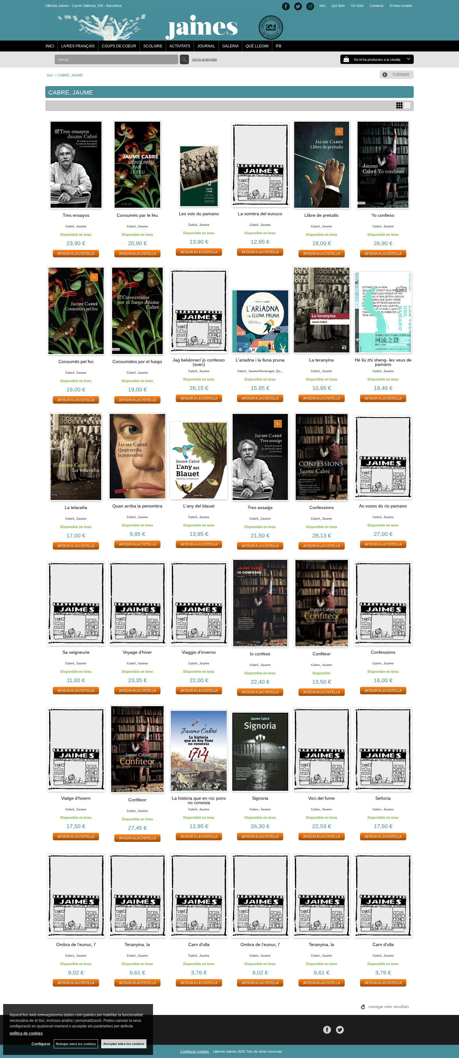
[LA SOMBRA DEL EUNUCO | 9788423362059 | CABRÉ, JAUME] (260, 164)
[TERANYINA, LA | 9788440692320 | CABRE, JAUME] (137, 894)
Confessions (321, 507)
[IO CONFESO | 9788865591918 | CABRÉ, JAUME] (260, 603)
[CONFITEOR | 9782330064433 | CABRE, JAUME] (322, 603)
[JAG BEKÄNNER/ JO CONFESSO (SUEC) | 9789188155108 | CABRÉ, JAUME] (199, 310)
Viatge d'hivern (76, 798)
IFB (278, 46)
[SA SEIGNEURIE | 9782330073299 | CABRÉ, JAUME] (76, 602)
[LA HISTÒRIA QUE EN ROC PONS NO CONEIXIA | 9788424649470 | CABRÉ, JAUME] (199, 748)
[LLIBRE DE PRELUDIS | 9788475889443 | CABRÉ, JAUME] (322, 164)
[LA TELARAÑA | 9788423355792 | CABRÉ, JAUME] (76, 457)
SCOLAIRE (152, 46)
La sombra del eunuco (260, 213)
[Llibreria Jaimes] (164, 37)
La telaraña (76, 507)
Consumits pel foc (76, 361)
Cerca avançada (204, 59)
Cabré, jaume (75, 226)
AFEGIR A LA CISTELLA (75, 253)
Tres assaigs (260, 507)
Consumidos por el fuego (137, 361)
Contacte (376, 5)
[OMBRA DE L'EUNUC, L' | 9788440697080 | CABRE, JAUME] (76, 894)
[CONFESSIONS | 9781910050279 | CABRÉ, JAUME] (322, 457)
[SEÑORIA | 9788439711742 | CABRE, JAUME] (383, 748)
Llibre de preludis (321, 215)
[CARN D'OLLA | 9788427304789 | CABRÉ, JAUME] (199, 894)
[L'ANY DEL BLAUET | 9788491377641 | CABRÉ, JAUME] (199, 456)
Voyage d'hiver (137, 652)
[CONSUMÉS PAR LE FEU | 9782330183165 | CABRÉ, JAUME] (137, 164)
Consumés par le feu (137, 215)
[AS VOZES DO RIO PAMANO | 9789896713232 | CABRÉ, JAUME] (383, 456)
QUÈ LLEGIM (257, 46)
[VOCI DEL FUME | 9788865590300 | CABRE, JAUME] (322, 748)
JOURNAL (206, 46)
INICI (50, 46)
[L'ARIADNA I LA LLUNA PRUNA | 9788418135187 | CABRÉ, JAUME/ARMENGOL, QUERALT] (260, 310)
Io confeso (260, 653)
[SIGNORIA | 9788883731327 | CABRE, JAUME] (260, 748)
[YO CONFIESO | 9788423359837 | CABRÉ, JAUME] (383, 164)
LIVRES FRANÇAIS (78, 46)
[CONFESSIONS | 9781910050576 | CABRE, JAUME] (383, 602)
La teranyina (321, 359)
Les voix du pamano (199, 213)
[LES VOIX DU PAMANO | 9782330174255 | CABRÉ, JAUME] (199, 164)
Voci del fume (321, 798)
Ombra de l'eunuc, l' (76, 944)
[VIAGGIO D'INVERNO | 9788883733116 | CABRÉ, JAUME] (199, 602)
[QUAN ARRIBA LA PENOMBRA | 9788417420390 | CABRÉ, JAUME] (137, 456)
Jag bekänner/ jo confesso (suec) (199, 362)
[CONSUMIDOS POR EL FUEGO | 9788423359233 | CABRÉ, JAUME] (137, 310)
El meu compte (401, 5)
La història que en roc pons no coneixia (199, 800)
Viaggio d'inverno (199, 652)
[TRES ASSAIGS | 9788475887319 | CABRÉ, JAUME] (260, 457)
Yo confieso (383, 215)
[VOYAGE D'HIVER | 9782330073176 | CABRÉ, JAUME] (137, 602)
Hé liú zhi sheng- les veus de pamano (383, 362)
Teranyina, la (137, 944)
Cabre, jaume (321, 665)
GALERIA (230, 46)
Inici (322, 5)
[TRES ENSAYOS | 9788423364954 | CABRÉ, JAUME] (76, 164)
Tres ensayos (76, 215)
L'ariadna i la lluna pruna (260, 359)
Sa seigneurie (76, 652)
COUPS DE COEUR (119, 46)
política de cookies (26, 1033)
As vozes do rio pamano (383, 505)
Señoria (383, 798)
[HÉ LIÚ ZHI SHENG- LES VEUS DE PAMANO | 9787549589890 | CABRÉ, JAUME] (383, 310)
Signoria (260, 798)
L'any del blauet (199, 505)
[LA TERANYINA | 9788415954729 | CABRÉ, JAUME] (322, 310)
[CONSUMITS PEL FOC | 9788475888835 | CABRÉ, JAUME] (76, 310)
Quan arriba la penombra (137, 505)
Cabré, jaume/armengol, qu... (260, 371)
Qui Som (338, 5)
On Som (357, 5)
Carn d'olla (199, 944)
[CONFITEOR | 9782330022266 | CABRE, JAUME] (137, 749)
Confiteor (322, 653)
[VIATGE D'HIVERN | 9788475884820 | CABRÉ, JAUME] (76, 748)
